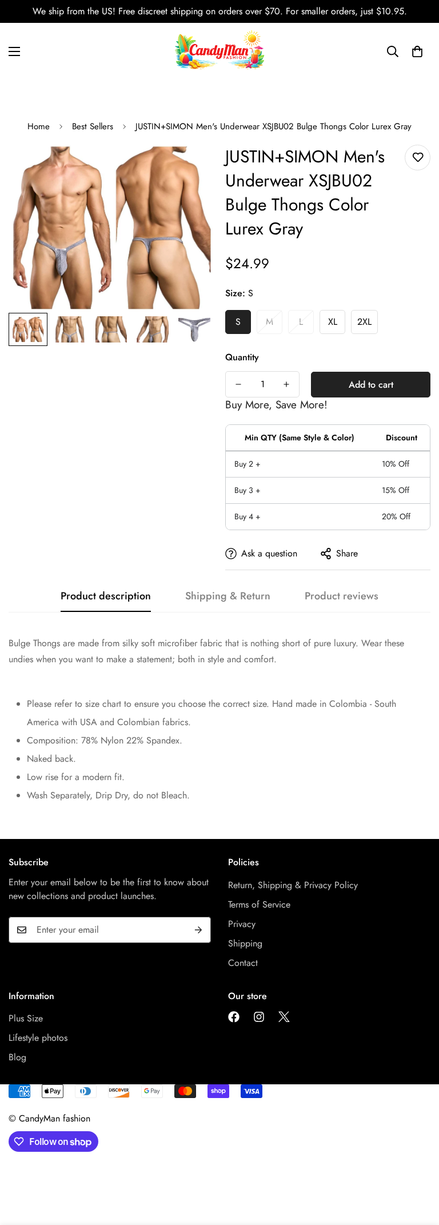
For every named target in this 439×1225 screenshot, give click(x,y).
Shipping (245, 943)
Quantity (242, 357)
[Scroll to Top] (417, 1163)
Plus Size (26, 1018)
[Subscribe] (198, 930)
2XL (364, 321)
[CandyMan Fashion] (219, 51)
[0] (417, 51)
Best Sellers (92, 126)
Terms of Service (259, 904)
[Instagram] (259, 1017)
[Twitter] (284, 1017)
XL (332, 321)
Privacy (242, 923)
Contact (243, 962)
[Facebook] (234, 1017)
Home (38, 126)
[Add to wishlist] (417, 157)
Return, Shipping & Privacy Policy (293, 885)
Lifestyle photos (38, 1037)
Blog (17, 1057)
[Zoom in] (189, 166)
